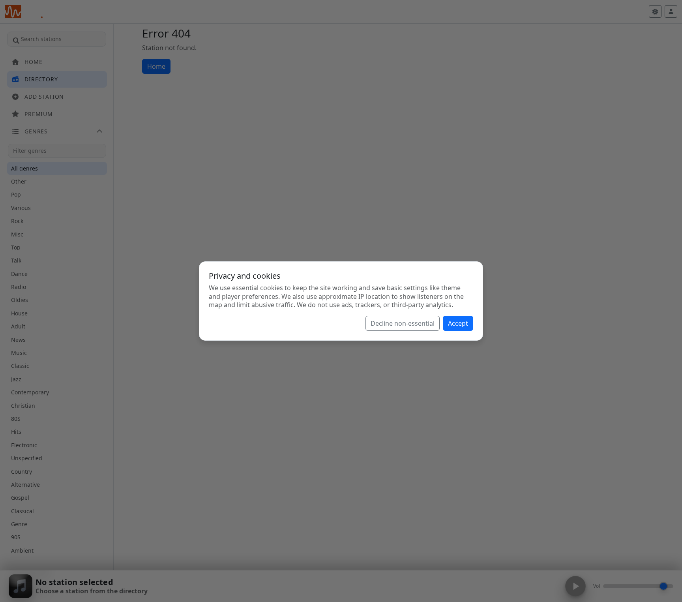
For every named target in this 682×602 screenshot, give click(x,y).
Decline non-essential (403, 323)
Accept (458, 323)
